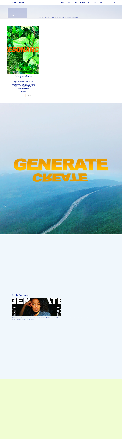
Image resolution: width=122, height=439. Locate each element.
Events (94, 2)
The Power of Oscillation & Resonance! (23, 77)
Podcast (76, 2)
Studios (63, 2)
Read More (23, 91)
